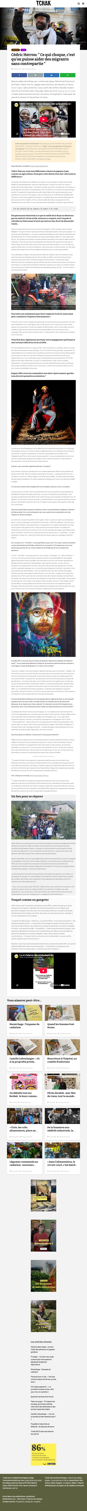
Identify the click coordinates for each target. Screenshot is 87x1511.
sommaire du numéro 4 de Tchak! (45, 209)
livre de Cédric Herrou (40, 776)
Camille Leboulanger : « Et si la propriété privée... (25, 1060)
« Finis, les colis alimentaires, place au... (23, 1129)
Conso (50, 1111)
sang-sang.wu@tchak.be (39, 166)
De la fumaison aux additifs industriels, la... (61, 1129)
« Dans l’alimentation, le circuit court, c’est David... (62, 1163)
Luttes (23, 50)
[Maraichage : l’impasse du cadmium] (24, 1013)
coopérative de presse (33, 1480)
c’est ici (15, 1488)
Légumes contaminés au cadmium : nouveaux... (24, 1163)
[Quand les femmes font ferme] (62, 1013)
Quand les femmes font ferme (60, 1026)
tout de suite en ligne (43, 159)
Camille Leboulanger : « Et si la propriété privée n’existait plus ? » (43, 1416)
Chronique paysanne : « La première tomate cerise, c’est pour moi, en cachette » (42, 1389)
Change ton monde (66, 90)
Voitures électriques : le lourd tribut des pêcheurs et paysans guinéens (43, 1349)
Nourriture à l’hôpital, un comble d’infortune (62, 1060)
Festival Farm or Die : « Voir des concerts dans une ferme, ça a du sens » (43, 1379)
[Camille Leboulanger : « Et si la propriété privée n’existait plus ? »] (24, 1047)
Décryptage (15, 50)
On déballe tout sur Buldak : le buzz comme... (24, 1095)
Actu (12, 1146)
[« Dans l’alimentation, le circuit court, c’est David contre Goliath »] (62, 1150)
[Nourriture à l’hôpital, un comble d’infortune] (62, 1047)
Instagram (29, 1501)
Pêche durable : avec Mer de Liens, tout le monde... (61, 1095)
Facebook (20, 1501)
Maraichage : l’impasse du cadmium (24, 1026)
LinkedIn (37, 1501)
